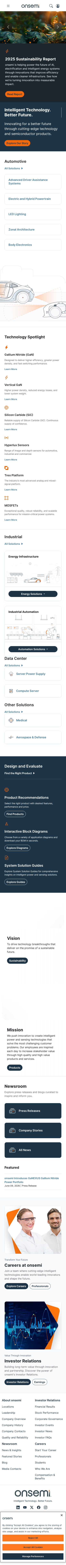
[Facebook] (39, 1508)
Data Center (15, 658)
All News (25, 1150)
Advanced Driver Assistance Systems (28, 181)
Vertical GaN (13, 385)
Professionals (40, 1286)
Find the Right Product (18, 773)
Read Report (14, 94)
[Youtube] (25, 1508)
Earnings (39, 1382)
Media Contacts (11, 1468)
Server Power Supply (30, 674)
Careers (40, 1443)
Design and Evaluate (23, 766)
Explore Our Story (17, 143)
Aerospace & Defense (31, 737)
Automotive (15, 161)
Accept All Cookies (33, 1547)
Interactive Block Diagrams (26, 831)
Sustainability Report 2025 (42, 27)
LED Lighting (17, 214)
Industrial (13, 536)
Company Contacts (13, 1431)
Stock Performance (46, 1412)
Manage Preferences (33, 1556)
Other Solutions (19, 704)
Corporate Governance (49, 1419)
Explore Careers (16, 1286)
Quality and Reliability (15, 1437)
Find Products (15, 814)
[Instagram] (45, 1508)
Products (14, 1067)
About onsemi (11, 1400)
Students (40, 1462)
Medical (21, 720)
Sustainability (17, 960)
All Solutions (12, 168)
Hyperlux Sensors (16, 445)
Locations (8, 1406)
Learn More (10, 369)
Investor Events (44, 1425)
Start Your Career (45, 1450)
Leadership (8, 1412)
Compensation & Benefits (45, 1476)
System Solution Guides (23, 865)
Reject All (33, 1538)
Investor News (43, 1431)
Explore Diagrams (17, 847)
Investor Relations (18, 1382)
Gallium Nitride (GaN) (19, 354)
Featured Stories (12, 1456)
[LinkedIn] (18, 1508)
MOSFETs (11, 505)
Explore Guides (16, 882)
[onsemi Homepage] (30, 6)
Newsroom (9, 1443)
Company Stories (31, 1130)
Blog (4, 1462)
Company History (12, 1425)
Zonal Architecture (21, 229)
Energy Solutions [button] (32, 594)
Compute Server (27, 691)
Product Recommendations (26, 798)
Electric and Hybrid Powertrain (29, 198)
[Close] (61, 1515)
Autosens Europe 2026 (26, 27)
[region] (33, 1537)
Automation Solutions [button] (32, 649)
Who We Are (42, 1468)
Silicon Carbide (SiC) (18, 415)
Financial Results (45, 1406)
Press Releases (29, 1110)
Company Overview (14, 1419)
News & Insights (11, 1450)
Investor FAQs (43, 1437)
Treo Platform (14, 475)
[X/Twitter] (32, 1508)
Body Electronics (20, 244)
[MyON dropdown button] (58, 6)
